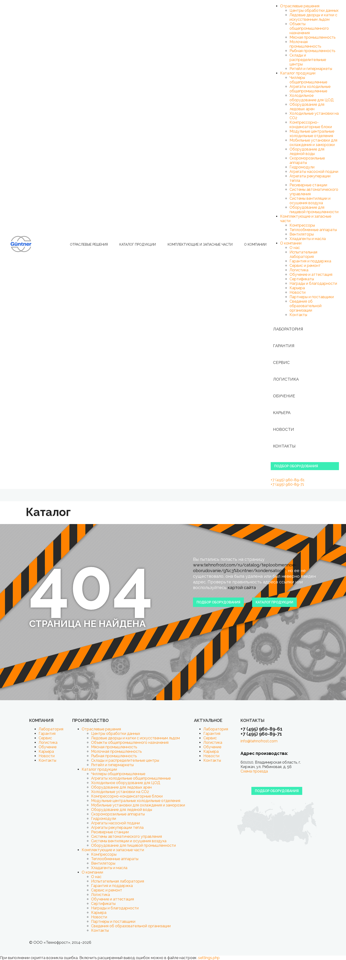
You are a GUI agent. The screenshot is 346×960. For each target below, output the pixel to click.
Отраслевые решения (89, 244)
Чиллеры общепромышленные (308, 79)
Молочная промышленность (305, 44)
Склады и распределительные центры (308, 59)
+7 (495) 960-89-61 (288, 480)
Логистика (299, 270)
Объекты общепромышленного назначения (309, 28)
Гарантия (283, 345)
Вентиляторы (302, 234)
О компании (255, 244)
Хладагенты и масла (308, 238)
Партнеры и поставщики (312, 297)
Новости (298, 292)
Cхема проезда (254, 771)
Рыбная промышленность (312, 51)
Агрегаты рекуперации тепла (117, 827)
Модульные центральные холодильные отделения (312, 133)
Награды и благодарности (313, 283)
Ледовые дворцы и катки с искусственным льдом (313, 17)
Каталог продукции (137, 244)
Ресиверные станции (308, 185)
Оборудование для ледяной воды (307, 151)
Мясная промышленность (312, 37)
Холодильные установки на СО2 (120, 791)
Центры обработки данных (314, 10)
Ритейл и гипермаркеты (311, 68)
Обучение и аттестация (311, 274)
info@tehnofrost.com (259, 741)
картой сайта (242, 587)
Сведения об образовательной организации (306, 306)
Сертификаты (302, 279)
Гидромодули (302, 167)
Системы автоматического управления (126, 836)
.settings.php (208, 958)
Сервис (281, 362)
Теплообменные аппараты (313, 230)
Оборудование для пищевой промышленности (314, 209)
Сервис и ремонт (305, 265)
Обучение (284, 396)
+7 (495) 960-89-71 (287, 484)
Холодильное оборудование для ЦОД (312, 97)
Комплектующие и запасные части (200, 244)
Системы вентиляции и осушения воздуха (310, 200)
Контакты (298, 315)
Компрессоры (302, 225)
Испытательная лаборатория (303, 254)
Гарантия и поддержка (310, 261)
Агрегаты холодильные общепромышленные (310, 88)
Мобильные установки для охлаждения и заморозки (313, 142)
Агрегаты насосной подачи (314, 171)
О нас (295, 247)
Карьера (297, 288)
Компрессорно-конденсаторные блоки (311, 124)
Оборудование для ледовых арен (307, 106)
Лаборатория (288, 329)
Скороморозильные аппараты (118, 814)
